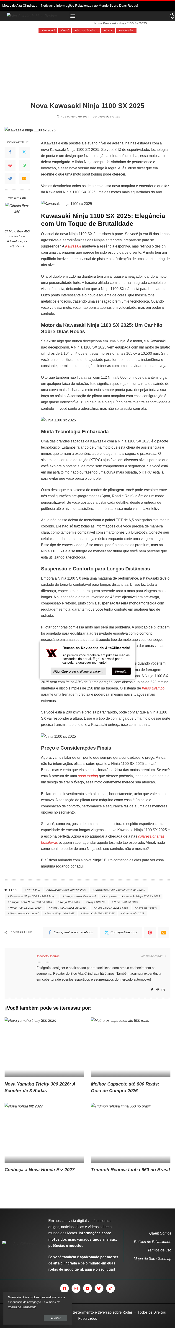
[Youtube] (87, 1288)
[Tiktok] (110, 1288)
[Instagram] (76, 1288)
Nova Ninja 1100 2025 (60, 913)
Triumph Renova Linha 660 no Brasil (130, 1169)
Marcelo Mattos (109, 116)
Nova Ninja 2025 (133, 913)
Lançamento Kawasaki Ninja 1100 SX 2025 (132, 896)
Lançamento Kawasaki (80, 896)
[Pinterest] (10, 165)
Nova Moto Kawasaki (24, 913)
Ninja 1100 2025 (70, 902)
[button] (72, 16)
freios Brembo (153, 688)
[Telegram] (10, 178)
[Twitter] (24, 152)
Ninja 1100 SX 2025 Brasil (26, 907)
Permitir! (121, 671)
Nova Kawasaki (146, 907)
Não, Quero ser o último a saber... (78, 671)
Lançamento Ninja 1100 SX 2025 (30, 902)
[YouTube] (163, 990)
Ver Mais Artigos (151, 956)
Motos (108, 30)
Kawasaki (47, 30)
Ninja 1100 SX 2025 (125, 902)
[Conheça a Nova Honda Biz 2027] (44, 1133)
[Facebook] (10, 152)
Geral (64, 30)
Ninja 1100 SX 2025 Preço (111, 907)
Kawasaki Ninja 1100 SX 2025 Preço (33, 896)
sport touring (88, 776)
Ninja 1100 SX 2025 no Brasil (68, 907)
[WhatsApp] (24, 165)
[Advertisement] (87, 67)
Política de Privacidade (22, 1307)
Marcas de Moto (86, 30)
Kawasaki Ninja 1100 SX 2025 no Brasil (119, 890)
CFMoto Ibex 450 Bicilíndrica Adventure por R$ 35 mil (17, 238)
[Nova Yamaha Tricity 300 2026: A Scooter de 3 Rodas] (44, 1047)
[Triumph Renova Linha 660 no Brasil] (130, 1133)
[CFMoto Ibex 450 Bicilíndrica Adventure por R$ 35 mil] (17, 215)
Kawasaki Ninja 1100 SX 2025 (67, 890)
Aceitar (55, 1318)
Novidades (126, 30)
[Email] (24, 178)
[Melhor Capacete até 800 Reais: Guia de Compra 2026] (130, 1047)
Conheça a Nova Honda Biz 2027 (40, 1169)
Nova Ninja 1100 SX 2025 (98, 913)
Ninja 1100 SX (96, 902)
